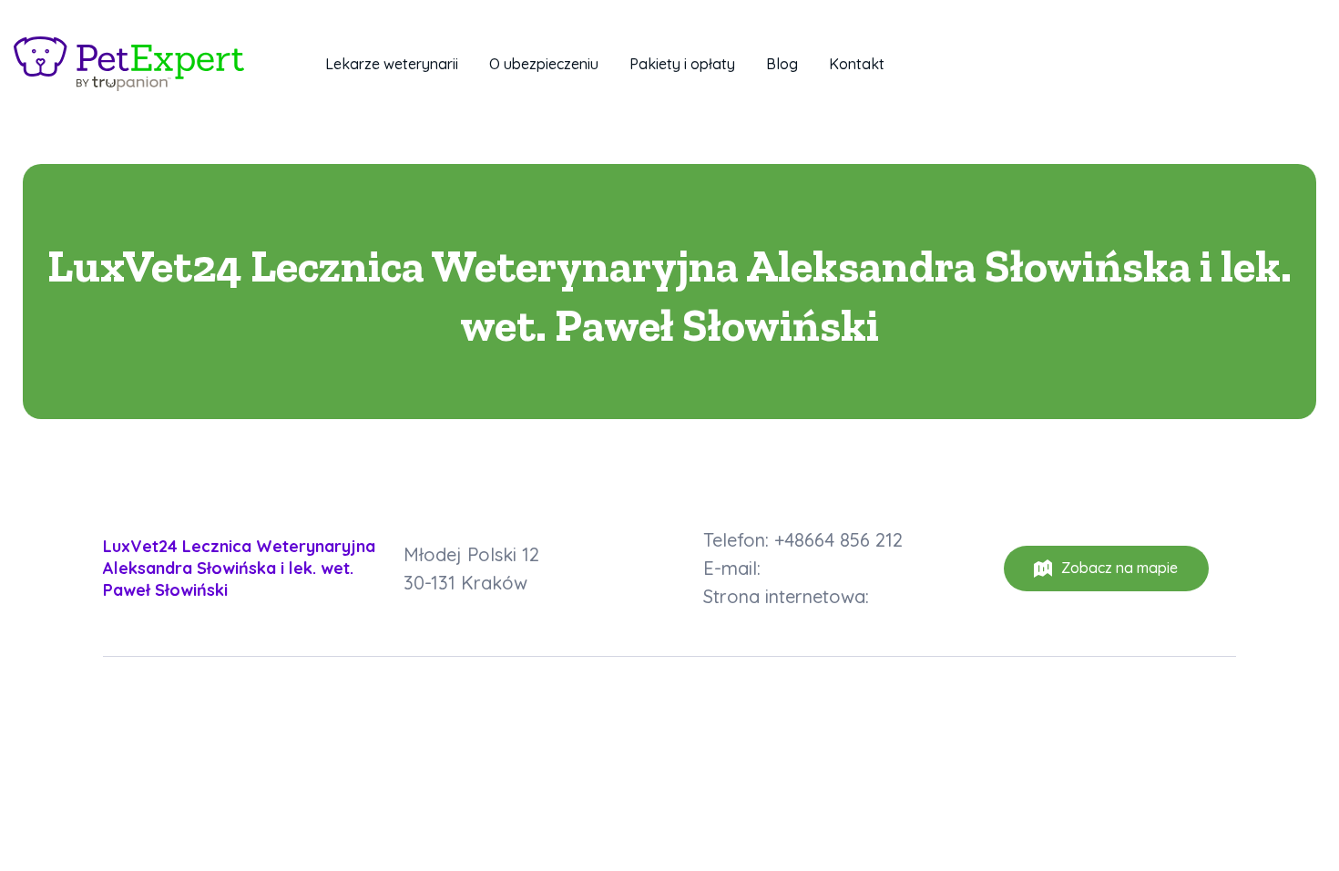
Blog (782, 64)
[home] (129, 63)
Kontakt (856, 64)
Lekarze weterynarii (391, 64)
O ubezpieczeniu (543, 64)
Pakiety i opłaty (682, 64)
